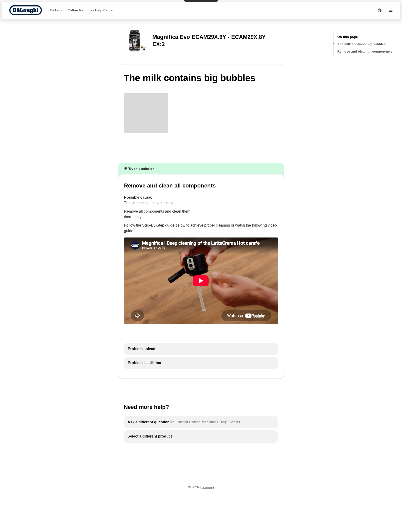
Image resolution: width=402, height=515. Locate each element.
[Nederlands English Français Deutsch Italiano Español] (379, 10)
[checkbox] (201, 349)
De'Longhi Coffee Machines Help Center (82, 10)
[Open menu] (390, 10)
